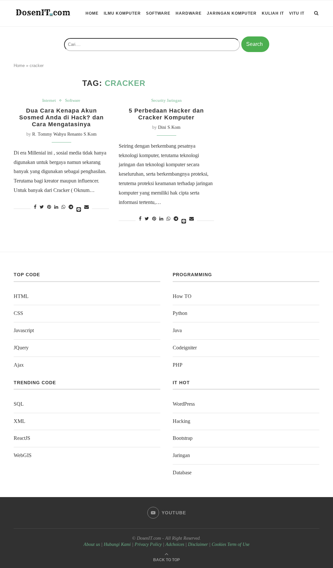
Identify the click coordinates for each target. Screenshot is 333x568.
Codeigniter (185, 347)
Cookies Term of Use (230, 544)
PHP (177, 365)
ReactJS (22, 438)
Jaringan (181, 455)
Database (182, 472)
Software (158, 13)
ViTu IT (296, 13)
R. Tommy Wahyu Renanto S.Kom (64, 134)
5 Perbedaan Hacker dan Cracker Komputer (166, 114)
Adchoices (175, 544)
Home (92, 13)
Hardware (189, 13)
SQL (19, 404)
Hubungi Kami (117, 544)
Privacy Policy (148, 544)
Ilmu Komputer (122, 13)
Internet (49, 100)
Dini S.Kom (169, 127)
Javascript (24, 330)
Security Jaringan (166, 100)
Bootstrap (183, 438)
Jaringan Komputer (232, 13)
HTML (21, 296)
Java (177, 330)
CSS (18, 313)
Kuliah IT (273, 13)
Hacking (181, 421)
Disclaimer (198, 544)
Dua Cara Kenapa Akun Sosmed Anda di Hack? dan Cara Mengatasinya (61, 117)
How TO (182, 296)
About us (92, 544)
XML (19, 421)
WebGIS (23, 455)
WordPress (184, 404)
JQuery (21, 347)
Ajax (19, 365)
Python (180, 313)
